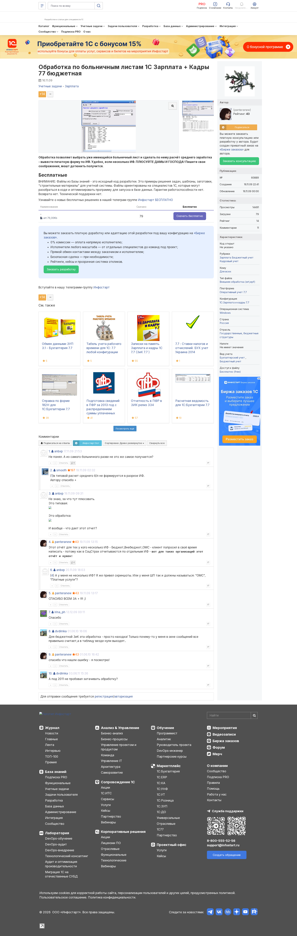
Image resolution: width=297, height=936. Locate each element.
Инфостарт (102, 287)
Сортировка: (124, 443)
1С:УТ (161, 794)
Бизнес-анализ (112, 733)
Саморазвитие (112, 772)
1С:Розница (165, 800)
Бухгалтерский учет (232, 357)
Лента (49, 745)
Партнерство (111, 816)
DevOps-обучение (58, 838)
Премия (51, 762)
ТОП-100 (51, 756)
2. (51, 470)
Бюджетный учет (243, 257)
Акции (105, 787)
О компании (217, 766)
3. (50, 493)
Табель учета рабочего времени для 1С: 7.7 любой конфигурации (103, 348)
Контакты (214, 800)
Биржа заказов (226, 741)
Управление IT (111, 761)
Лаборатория (57, 833)
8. (50, 631)
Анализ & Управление (120, 728)
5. (50, 593)
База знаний (55, 772)
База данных (54, 806)
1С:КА (161, 783)
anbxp (58, 451)
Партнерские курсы (171, 756)
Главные (51, 739)
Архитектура (110, 766)
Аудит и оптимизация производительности (61, 864)
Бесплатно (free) (230, 371)
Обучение (165, 728)
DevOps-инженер (170, 750)
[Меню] (42, 5)
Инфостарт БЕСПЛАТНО (155, 200)
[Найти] (254, 715)
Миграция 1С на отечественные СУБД (61, 874)
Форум (219, 747)
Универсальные (168, 818)
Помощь (213, 788)
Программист (167, 733)
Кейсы (105, 810)
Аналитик (164, 739)
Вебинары (108, 822)
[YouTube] (245, 912)
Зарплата (225, 257)
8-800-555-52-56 (221, 841)
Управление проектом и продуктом (118, 747)
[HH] (227, 912)
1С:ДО (161, 812)
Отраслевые (110, 849)
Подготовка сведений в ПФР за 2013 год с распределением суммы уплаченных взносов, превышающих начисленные (102, 413)
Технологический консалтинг (66, 856)
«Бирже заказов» (232, 149)
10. (50, 673)
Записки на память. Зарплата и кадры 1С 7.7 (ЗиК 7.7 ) (146, 348)
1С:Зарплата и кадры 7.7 (234, 302)
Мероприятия (225, 728)
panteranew (63, 542)
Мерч (217, 754)
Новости (51, 733)
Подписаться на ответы (56, 443)
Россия (224, 323)
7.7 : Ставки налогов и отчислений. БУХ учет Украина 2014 (191, 348)
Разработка (54, 800)
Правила (213, 782)
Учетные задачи (57, 789)
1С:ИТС (106, 793)
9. (50, 654)
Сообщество (54, 823)
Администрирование (60, 812)
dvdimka (61, 631)
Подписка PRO (56, 777)
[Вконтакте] (219, 912)
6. (51, 570)
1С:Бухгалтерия (168, 771)
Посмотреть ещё (125, 428)
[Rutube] (254, 912)
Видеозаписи (224, 734)
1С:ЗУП (162, 806)
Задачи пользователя (61, 794)
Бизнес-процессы (114, 739)
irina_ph (59, 612)
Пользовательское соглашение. (63, 897)
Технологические (113, 860)
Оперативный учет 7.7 (233, 292)
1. (50, 451)
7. (50, 612)
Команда (107, 755)
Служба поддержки (227, 811)
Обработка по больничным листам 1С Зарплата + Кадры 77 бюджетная (123, 70)
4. (50, 542)
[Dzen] (236, 912)
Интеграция (54, 818)
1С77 (160, 829)
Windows (225, 312)
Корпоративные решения (123, 832)
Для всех (225, 271)
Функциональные (57, 783)
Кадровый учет (229, 261)
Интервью (52, 750)
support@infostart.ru (223, 845)
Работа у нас (217, 794)
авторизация (123, 696)
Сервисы (107, 799)
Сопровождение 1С (118, 782)
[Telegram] (210, 912)
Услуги (106, 805)
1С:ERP (162, 777)
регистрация (104, 696)
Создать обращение (227, 855)
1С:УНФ (162, 789)
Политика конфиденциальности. (112, 897)
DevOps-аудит (56, 844)
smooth (61, 470)
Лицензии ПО (111, 843)
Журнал (52, 728)
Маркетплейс (169, 766)
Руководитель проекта (174, 745)
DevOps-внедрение (59, 850)
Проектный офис (171, 845)
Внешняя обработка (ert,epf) (237, 281)
